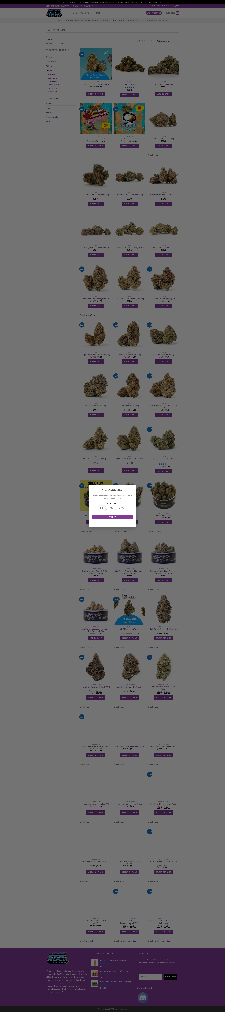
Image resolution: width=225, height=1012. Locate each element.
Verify (112, 517)
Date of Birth (112, 503)
